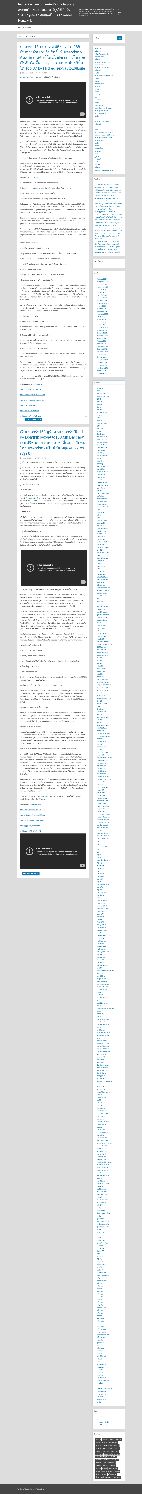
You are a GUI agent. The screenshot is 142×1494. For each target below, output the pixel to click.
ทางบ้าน (100, 1229)
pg (98, 841)
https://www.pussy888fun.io (104, 75)
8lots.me (100, 428)
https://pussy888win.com (103, 137)
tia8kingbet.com (102, 1070)
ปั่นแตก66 (100, 1248)
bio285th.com (101, 512)
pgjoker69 (100, 868)
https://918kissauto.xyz (102, 121)
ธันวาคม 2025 (102, 300)
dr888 (99, 563)
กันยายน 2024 (102, 341)
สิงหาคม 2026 (102, 279)
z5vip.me (100, 1186)
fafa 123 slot (101, 585)
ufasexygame (101, 1124)
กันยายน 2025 (102, 309)
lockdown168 (101, 712)
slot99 (97, 73)
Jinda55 (99, 660)
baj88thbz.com (102, 482)
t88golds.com (101, 1054)
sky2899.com (101, 995)
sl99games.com (102, 997)
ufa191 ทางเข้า (102, 1097)
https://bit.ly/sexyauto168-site (30, 389)
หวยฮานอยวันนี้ (102, 1367)
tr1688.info (100, 1084)
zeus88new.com (102, 1200)
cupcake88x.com (103, 553)
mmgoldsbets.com (103, 776)
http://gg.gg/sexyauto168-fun (30, 826)
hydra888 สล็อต (102, 642)
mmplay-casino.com (104, 779)
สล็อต (99, 1278)
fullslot (99, 598)
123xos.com (101, 388)
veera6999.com (102, 1140)
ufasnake (100, 1127)
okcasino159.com (103, 819)
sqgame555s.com (103, 1024)
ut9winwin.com (102, 1138)
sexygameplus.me (103, 984)
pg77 (98, 849)
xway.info (100, 1178)
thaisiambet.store (103, 1065)
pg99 (98, 852)
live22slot (100, 709)
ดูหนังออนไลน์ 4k (103, 1224)
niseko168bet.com (103, 814)
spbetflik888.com (103, 1019)
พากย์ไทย (100, 1256)
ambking (100, 464)
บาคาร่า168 (101, 1240)
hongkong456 (101, 636)
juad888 (100, 674)
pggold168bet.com (103, 860)
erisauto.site (101, 574)
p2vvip (99, 830)
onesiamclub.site (103, 825)
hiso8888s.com (102, 633)
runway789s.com (103, 952)
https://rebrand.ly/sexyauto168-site (32, 395)
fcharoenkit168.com (103, 588)
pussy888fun (101, 925)
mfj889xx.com (101, 766)
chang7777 (101, 544)
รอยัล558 (100, 1270)
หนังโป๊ (99, 1353)
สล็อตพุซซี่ (100, 1318)
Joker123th (101, 671)
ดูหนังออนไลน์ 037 (103, 1221)
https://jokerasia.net (101, 111)
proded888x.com (102, 908)
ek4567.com (101, 571)
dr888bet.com (101, 566)
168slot (99, 399)
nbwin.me (100, 811)
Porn (98, 898)
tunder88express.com (104, 1092)
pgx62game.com (102, 892)
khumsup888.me (102, 679)
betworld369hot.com (104, 507)
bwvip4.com (101, 536)
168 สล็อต (100, 391)
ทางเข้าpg (100, 1235)
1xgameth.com (102, 412)
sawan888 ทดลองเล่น (104, 960)
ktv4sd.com (101, 695)
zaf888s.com (101, 1189)
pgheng (99, 863)
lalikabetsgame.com (104, 698)
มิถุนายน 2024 (102, 349)
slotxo (97, 81)
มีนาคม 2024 (101, 357)
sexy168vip (101, 976)
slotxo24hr (100, 1014)
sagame (97, 127)
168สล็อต (104, 1439)
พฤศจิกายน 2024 (102, 335)
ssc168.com (101, 1030)
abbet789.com (102, 437)
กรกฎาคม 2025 (102, 314)
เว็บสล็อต (100, 1383)
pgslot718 (100, 876)
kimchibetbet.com (103, 682)
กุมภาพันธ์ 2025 (102, 327)
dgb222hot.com (102, 558)
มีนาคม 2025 (101, 325)
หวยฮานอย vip (102, 1364)
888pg (99, 426)
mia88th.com (101, 768)
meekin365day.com (103, 755)
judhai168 (100, 677)
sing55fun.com (102, 989)
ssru (98, 1038)
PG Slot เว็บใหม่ (102, 846)
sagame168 (116, 1454)
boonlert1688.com (103, 528)
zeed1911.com (102, 1192)
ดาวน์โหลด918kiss (109, 1462)
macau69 (100, 739)
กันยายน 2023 (102, 373)
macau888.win (102, 741)
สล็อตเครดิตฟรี (102, 1329)
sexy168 (100, 973)
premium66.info (102, 906)
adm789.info (101, 450)
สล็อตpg (100, 1313)
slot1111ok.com (102, 1003)
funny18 (97, 92)
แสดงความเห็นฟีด (103, 1422)
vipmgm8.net (101, 1154)
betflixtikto (100, 496)
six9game (100, 992)
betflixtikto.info (102, 499)
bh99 (98, 509)
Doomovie (100, 561)
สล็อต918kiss (101, 1308)
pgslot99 (100, 881)
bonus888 (100, 526)
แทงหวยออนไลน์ (102, 1394)
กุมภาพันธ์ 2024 (102, 360)
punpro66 (100, 911)
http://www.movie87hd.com (104, 132)
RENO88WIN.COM (103, 935)
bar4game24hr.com (103, 485)
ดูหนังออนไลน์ (102, 1219)
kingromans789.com (104, 685)
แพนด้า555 (101, 1397)
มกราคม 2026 (102, 298)
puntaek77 (100, 919)
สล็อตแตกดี (101, 1337)
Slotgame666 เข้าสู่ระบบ (105, 1008)
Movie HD (100, 790)
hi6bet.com (101, 628)
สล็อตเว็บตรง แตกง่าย (102, 54)
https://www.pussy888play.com (105, 135)
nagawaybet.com (103, 806)
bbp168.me (101, 488)
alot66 (99, 458)
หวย (98, 1361)
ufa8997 (100, 1103)
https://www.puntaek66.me (104, 170)
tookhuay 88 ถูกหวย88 (104, 1081)
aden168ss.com (102, 447)
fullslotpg (98, 151)
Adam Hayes (42, 73)
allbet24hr (100, 453)
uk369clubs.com (102, 1132)
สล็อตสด (100, 1324)
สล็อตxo (99, 1316)
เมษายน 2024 (101, 354)
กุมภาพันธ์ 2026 (102, 295)
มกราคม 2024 (102, 362)
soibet (99, 1016)
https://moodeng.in (101, 113)
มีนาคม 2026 (101, 292)
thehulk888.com (102, 1068)
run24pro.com (101, 949)
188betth (100, 404)
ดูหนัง (97, 156)
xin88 (99, 1173)
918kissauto (101, 434)
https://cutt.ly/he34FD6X (28, 405)
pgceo (99, 855)
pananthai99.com (103, 833)
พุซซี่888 (100, 1262)
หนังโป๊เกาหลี (101, 1356)
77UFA (99, 415)
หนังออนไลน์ (101, 1351)
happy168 (100, 623)
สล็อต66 (97, 59)
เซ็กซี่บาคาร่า (101, 1372)
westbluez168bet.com (104, 1162)
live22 (97, 154)
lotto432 (99, 720)
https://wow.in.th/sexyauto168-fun (32, 820)
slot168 (99, 1006)
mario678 (100, 744)
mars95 (99, 749)
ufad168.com (101, 1108)
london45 (100, 714)
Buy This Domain (120, 12)
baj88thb (100, 480)
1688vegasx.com (103, 396)
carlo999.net (101, 539)
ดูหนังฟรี (98, 159)
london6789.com (102, 717)
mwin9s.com (101, 803)
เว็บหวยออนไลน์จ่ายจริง (105, 1388)
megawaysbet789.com (104, 757)
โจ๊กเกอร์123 (101, 1399)
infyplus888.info (102, 655)
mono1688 (100, 784)
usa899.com (101, 1135)
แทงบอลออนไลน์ (102, 1391)
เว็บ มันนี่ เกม (101, 1378)
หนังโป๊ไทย (98, 86)
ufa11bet (100, 1095)
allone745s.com (102, 455)
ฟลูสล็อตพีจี (101, 1264)
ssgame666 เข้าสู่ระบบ (104, 1035)
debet (99, 555)
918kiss (99, 431)
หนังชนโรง (98, 124)
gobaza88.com (102, 617)
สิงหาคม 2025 (102, 311)
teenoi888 (100, 1059)
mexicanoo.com (102, 760)
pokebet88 (100, 895)
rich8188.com (101, 938)
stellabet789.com (103, 1043)
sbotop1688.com (102, 965)
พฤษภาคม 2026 (102, 287)
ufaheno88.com (102, 1113)
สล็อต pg (100, 1283)
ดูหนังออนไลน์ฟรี (103, 1227)
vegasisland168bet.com (105, 1143)
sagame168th (101, 957)
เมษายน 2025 (101, 322)
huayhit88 (100, 639)
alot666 (99, 461)
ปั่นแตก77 (100, 1251)
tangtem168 (101, 1057)
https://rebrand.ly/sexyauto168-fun (32, 815)
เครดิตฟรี (100, 1370)
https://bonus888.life (102, 67)
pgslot (97, 116)
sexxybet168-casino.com (105, 970)
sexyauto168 (24, 77)
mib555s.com (101, 771)
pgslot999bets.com (103, 884)
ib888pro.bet (101, 647)
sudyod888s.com (103, 1046)
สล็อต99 (100, 1310)
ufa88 (99, 1100)
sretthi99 (100, 1027)
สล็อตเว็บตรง (99, 57)
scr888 (99, 968)
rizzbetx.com (101, 941)
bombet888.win (102, 520)
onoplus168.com (102, 828)
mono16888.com (102, 787)
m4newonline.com (103, 733)
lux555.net (100, 730)
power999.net (101, 903)
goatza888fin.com (103, 615)
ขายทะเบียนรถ (102, 1202)
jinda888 (100, 663)
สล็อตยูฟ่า (100, 1321)
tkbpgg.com (101, 1076)
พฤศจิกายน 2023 (102, 368)
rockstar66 (100, 944)
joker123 (98, 48)
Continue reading (33, 419)
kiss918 (97, 94)
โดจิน (99, 1402)
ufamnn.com (101, 1119)
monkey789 (101, 782)
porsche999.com (102, 900)
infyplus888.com (102, 652)
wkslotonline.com (103, 1165)
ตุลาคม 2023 (101, 371)
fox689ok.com (102, 593)
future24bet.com (102, 606)
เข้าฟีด (99, 1419)
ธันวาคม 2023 (102, 365)
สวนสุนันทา (101, 1340)
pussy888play (102, 927)
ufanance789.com (103, 1121)
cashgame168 (102, 542)
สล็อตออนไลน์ (102, 1326)
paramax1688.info (103, 838)
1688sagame (101, 393)
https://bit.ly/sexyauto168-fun (30, 810)
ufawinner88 (101, 1130)
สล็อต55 (100, 1291)
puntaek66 (100, 917)
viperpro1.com (102, 1151)
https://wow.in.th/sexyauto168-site (32, 400)
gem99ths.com (102, 612)
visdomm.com (101, 1157)
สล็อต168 (98, 51)
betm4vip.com (102, 501)
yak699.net (101, 1181)
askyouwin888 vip (103, 472)
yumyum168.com (103, 1183)
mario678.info (101, 747)
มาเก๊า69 (100, 1267)
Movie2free (101, 793)
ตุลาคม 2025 (101, 306)
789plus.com (101, 418)
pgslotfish (100, 887)
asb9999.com (101, 469)
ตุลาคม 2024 (101, 338)
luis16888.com (102, 728)
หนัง (98, 1345)
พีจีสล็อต (100, 1259)
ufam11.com (101, 1116)
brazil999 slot (101, 531)
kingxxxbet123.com (103, 687)
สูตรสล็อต (100, 1343)
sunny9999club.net (103, 1049)
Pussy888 (100, 922)
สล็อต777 (98, 102)
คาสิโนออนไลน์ (102, 1210)
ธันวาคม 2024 (102, 333)
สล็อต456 (98, 167)
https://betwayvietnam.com (104, 108)
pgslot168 (100, 873)
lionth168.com (102, 704)
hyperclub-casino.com (104, 644)
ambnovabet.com (103, 466)
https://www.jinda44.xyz (103, 62)
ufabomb (100, 1105)
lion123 (99, 701)
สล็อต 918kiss (102, 1281)
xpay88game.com (103, 1175)
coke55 (99, 550)
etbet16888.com (102, 577)
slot (98, 1000)
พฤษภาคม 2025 (102, 319)
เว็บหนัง (99, 1386)
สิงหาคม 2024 (102, 344)
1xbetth (99, 410)
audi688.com (101, 474)
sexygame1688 (102, 981)
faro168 (97, 164)
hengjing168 (101, 625)
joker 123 (98, 129)
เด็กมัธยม (100, 1375)
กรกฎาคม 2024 (102, 346)
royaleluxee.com (102, 946)
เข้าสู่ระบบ (100, 1417)
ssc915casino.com (103, 1032)
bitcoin (99, 515)
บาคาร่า (35, 177)
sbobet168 (100, 962)
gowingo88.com (102, 620)
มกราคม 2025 (102, 330)
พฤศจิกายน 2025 (102, 303)
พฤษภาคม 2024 (102, 352)
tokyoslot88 (99, 105)
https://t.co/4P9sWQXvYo (31, 416)
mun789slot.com (102, 801)
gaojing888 (101, 609)
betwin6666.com (102, 504)
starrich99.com (102, 1041)
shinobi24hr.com (102, 987)
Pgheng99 (100, 865)
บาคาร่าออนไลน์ (102, 1243)
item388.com (101, 658)
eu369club (100, 582)
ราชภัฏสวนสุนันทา (103, 1275)
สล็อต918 (100, 1305)
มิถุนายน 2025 (102, 317)
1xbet (97, 89)
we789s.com (101, 1159)
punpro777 (100, 914)
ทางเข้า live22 (102, 1232)
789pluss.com (102, 423)
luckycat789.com (102, 725)
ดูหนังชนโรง (99, 162)
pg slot (97, 97)
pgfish (99, 857)
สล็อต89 (100, 1302)
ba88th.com (101, 477)
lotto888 (99, 722)
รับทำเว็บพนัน (101, 1272)
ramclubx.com (102, 930)
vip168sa (100, 1148)
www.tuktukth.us (102, 1167)
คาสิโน (99, 1208)
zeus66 (99, 1197)
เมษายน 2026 (101, 290)
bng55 (99, 517)
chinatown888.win (103, 547)
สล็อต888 (98, 70)
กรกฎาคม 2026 (102, 282)
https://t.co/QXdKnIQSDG (31, 831)
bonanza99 (101, 523)
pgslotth (99, 890)
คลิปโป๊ (99, 1205)
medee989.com (102, 752)
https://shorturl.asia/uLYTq (29, 411)
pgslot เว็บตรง (99, 148)
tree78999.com (102, 1089)
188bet (99, 402)
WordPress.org (102, 1425)
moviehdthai (101, 795)
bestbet (99, 491)
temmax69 (100, 1062)
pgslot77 (100, 879)
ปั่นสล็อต (100, 1246)
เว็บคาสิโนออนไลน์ (103, 1380)
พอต (98, 1254)
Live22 (99, 706)
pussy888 (107, 1454)
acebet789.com (102, 442)
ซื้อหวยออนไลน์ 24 (103, 1213)
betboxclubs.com (103, 493)
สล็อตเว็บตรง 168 (103, 1334)
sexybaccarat (99, 140)
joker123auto (101, 668)
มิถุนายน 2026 (102, 284)
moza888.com (102, 798)
